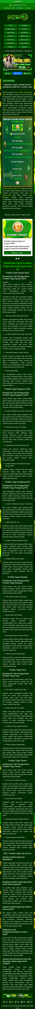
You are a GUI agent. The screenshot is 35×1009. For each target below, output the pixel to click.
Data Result (24, 32)
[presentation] (16, 258)
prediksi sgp (28, 439)
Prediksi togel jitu (8, 356)
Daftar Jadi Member (9, 8)
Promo (18, 73)
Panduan (24, 46)
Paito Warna (10, 39)
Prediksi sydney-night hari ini (12, 188)
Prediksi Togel (11, 29)
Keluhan (10, 46)
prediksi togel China (25, 684)
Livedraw (24, 25)
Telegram (20, 8)
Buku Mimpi (10, 43)
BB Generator (24, 36)
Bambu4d (21, 293)
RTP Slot (28, 73)
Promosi (24, 29)
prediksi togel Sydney (25, 310)
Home (10, 25)
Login (8, 73)
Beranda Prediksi (9, 80)
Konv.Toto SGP (24, 39)
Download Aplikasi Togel (19, 5)
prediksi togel (22, 319)
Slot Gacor (10, 36)
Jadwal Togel (10, 32)
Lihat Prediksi (18, 253)
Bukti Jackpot (24, 43)
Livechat (28, 8)
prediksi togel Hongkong (24, 491)
